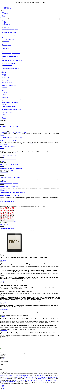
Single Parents (4, 118)
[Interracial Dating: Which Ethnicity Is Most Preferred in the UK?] (4, 51)
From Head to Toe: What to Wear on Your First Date (9, 88)
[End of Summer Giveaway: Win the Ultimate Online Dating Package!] (5, 97)
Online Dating (4, 74)
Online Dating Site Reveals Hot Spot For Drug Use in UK (10, 46)
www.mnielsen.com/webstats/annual (41, 375)
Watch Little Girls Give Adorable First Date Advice (9, 85)
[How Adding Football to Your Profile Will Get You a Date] (5, 100)
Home (3, 384)
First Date (5, 75)
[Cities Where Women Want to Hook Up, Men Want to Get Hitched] (11, 68)
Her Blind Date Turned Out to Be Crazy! (7, 112)
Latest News (3, 73)
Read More (31, 143)
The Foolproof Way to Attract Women (8, 155)
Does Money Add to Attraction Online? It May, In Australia (10, 29)
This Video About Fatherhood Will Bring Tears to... (11, 137)
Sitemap (3, 388)
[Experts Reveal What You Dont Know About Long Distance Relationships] (6, 58)
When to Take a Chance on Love (7, 224)
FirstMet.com (3, 10)
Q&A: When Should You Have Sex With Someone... (11, 164)
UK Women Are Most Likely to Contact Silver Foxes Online (10, 56)
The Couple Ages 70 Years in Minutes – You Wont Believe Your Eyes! (11, 109)
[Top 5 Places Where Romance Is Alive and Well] (7, 65)
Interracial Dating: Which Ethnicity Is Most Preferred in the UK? (11, 53)
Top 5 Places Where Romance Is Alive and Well (8, 66)
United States (5, 23)
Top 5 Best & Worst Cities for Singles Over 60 (8, 63)
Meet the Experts (6, 14)
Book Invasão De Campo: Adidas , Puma (42, 378)
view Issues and (40, 379)
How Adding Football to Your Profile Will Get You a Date (10, 102)
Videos (4, 76)
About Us (3, 6)
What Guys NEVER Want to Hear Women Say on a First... (12, 192)
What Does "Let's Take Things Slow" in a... (9, 183)
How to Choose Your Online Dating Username (8, 92)
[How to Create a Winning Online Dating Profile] (4, 94)
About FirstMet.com (6, 7)
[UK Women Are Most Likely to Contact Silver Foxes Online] (5, 54)
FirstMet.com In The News (7, 8)
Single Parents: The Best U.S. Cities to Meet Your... (11, 173)
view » (3, 356)
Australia (5, 21)
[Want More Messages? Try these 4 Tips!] (5, 77)
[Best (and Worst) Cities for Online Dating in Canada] (5, 41)
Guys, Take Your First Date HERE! (7, 146)
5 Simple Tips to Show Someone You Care (8, 82)
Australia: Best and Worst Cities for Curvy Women (9, 32)
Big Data (3, 20)
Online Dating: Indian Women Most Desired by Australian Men (11, 35)
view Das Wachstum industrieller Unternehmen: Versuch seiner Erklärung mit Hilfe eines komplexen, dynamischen (15, 375)
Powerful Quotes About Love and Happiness (9, 122)
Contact (3, 9)
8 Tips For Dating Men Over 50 (7, 201)
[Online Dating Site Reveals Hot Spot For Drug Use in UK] (6, 45)
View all (3, 37)
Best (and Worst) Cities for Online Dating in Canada (9, 42)
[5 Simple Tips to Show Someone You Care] (7, 80)
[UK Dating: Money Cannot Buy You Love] (5, 48)
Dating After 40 (4, 72)
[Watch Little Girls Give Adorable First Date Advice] (5, 104)
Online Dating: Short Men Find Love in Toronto (8, 39)
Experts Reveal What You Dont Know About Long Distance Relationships (12, 60)
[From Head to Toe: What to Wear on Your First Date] (4, 87)
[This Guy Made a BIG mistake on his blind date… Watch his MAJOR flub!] (3, 114)
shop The (54, 375)
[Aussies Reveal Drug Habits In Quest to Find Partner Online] (6, 24)
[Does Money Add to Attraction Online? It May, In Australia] (7, 27)
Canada (5, 22)
